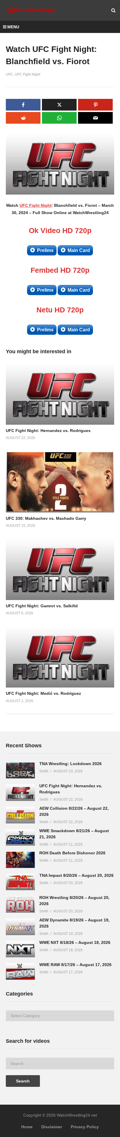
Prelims (45, 250)
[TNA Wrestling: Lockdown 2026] (20, 770)
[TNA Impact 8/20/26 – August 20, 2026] (20, 882)
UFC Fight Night (27, 74)
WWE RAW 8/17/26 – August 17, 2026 (75, 964)
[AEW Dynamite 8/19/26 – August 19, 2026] (20, 927)
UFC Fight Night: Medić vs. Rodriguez (43, 693)
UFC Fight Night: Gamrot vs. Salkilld (42, 606)
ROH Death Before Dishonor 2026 (72, 853)
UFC (9, 74)
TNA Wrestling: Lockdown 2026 (70, 763)
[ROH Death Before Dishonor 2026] (20, 859)
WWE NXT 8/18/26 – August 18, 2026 (74, 942)
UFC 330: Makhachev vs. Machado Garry (46, 518)
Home (27, 1126)
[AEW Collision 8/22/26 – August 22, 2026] (20, 815)
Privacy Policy (85, 1126)
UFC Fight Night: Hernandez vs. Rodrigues (48, 430)
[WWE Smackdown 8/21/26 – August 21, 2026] (20, 837)
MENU (13, 27)
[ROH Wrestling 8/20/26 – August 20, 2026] (20, 904)
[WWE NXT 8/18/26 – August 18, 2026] (20, 949)
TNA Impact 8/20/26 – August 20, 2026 (76, 875)
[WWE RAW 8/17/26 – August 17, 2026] (20, 971)
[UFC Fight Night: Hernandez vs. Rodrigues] (20, 792)
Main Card (79, 250)
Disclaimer (51, 1126)
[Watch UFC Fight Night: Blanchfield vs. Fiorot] (60, 394)
